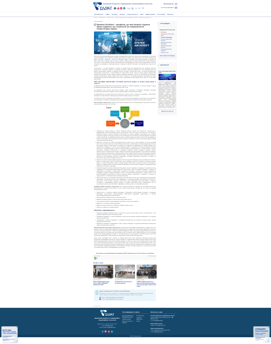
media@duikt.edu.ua (158, 331)
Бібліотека (170, 14)
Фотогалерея (161, 14)
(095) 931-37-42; (166, 317)
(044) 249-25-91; (158, 317)
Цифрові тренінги (150, 14)
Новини (108, 14)
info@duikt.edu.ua (109, 325)
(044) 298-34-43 (158, 330)
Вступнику (114, 14)
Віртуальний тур (169, 3)
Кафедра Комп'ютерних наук (145, 17)
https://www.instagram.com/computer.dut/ (115, 297)
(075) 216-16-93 (166, 330)
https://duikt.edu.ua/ (143, 253)
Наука (141, 14)
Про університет (98, 14)
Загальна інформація (166, 37)
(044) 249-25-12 (161, 325)
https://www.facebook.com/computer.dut (114, 299)
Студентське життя (132, 14)
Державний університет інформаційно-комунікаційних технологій (127, 4)
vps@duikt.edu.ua (111, 327)
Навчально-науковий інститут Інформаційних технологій (126, 17)
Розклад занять (140, 315)
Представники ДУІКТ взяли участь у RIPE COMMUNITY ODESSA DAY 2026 (101, 283)
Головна (95, 17)
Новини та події (110, 17)
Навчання (122, 14)
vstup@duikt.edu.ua (158, 320)
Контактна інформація (167, 7)
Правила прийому (126, 319)
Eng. (139, 8)
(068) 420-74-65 (154, 318)
